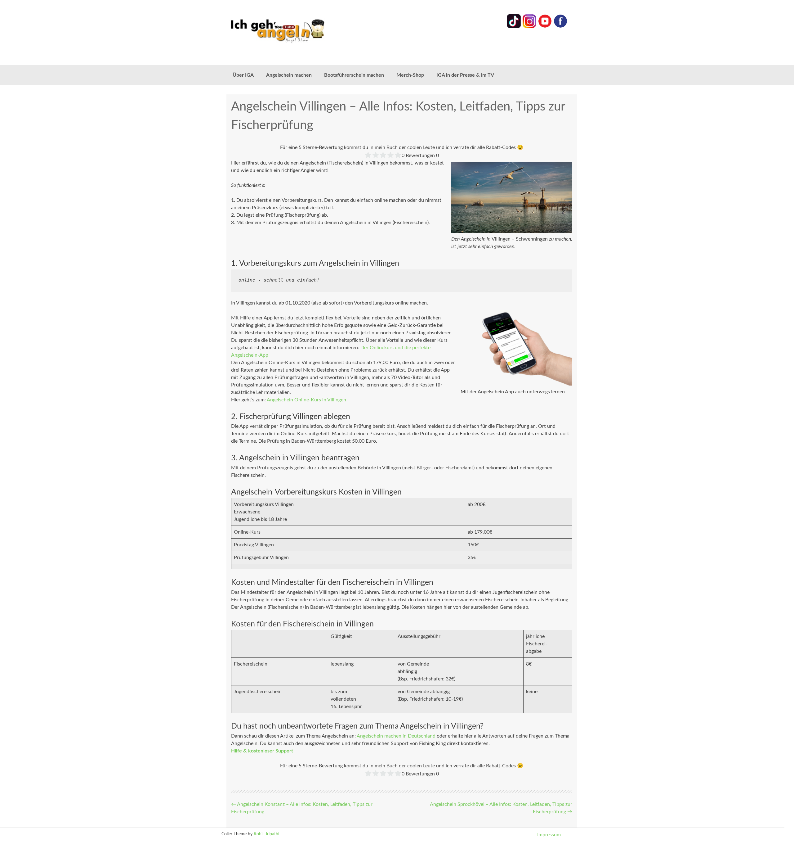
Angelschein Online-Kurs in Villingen (306, 399)
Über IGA (243, 75)
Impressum (549, 834)
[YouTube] (545, 26)
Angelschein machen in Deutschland (396, 736)
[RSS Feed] (560, 26)
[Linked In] (514, 26)
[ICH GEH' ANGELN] (294, 30)
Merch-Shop (410, 75)
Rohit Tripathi (266, 834)
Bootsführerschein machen (354, 75)
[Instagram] (529, 26)
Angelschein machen (289, 75)
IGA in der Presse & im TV (465, 75)
